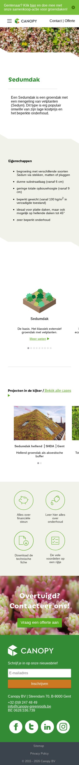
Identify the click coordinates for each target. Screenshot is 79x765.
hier (33, 5)
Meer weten (38, 338)
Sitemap (38, 746)
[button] (39, 622)
